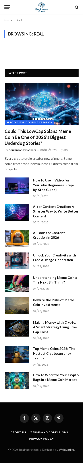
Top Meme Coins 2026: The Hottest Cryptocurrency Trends (54, 353)
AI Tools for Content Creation (29, 122)
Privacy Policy (41, 438)
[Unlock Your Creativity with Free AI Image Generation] (17, 260)
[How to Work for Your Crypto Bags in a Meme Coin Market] (17, 380)
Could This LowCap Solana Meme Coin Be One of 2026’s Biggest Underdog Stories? (38, 137)
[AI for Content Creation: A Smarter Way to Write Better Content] (17, 212)
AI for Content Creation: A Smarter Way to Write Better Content (55, 211)
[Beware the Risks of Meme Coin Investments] (17, 305)
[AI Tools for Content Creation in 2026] (17, 238)
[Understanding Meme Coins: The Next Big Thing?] (17, 283)
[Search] (76, 7)
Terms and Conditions (49, 432)
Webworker (66, 449)
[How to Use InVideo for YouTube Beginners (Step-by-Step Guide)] (17, 185)
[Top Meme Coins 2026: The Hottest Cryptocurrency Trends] (17, 354)
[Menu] (7, 7)
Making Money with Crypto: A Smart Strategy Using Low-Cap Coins (55, 327)
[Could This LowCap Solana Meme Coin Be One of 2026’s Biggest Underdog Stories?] (42, 104)
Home (8, 20)
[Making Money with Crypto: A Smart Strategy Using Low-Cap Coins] (17, 328)
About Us (18, 432)
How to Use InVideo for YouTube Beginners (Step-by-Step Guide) (53, 185)
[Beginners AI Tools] (41, 7)
